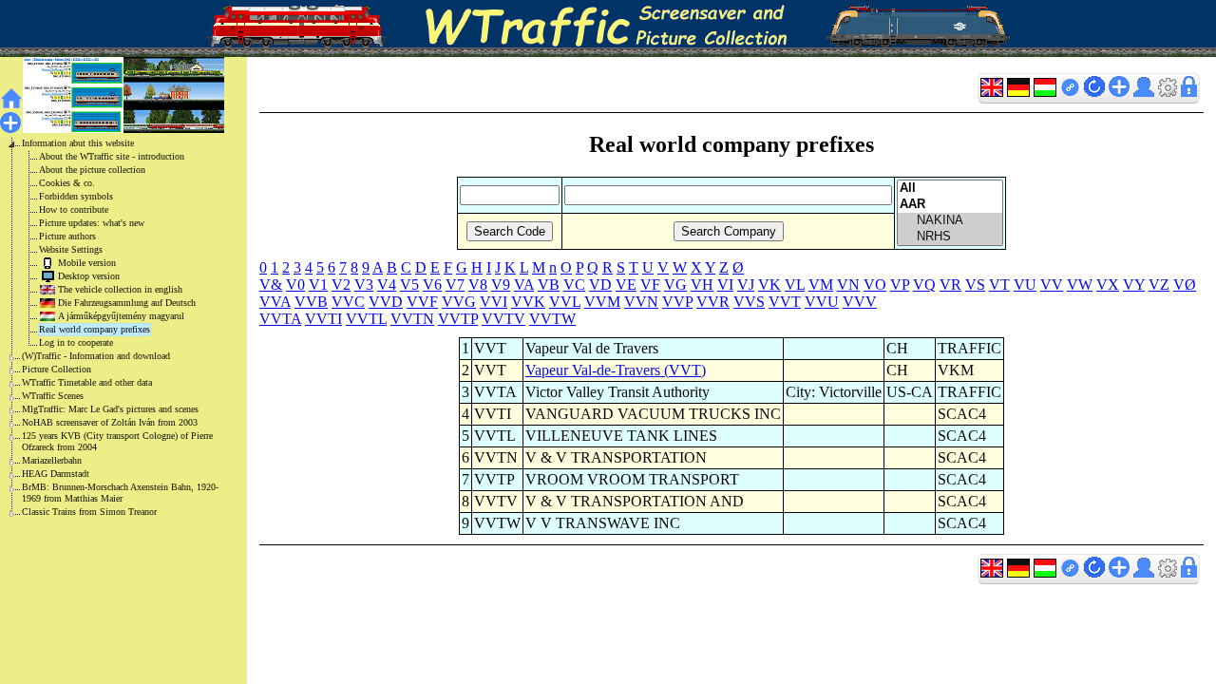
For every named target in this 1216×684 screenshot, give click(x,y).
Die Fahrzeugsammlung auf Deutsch (127, 302)
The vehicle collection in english (120, 289)
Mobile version (87, 262)
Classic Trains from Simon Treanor (89, 511)
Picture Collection (56, 369)
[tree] (108, 328)
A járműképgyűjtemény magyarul (121, 316)
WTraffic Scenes (53, 395)
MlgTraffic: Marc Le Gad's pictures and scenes (110, 409)
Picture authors (67, 236)
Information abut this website (78, 143)
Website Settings (71, 249)
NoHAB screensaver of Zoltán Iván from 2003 (110, 422)
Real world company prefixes (94, 329)
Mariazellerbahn (52, 460)
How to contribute (73, 209)
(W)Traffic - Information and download (96, 356)
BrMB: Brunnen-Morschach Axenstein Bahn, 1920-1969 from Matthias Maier (120, 493)
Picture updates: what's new (91, 223)
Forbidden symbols (76, 196)
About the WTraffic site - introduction (111, 156)
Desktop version (89, 276)
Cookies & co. (67, 183)
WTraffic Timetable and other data (87, 382)
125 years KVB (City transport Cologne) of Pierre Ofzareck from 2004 (117, 441)
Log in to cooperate (76, 342)
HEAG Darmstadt (55, 473)
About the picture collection (92, 169)
